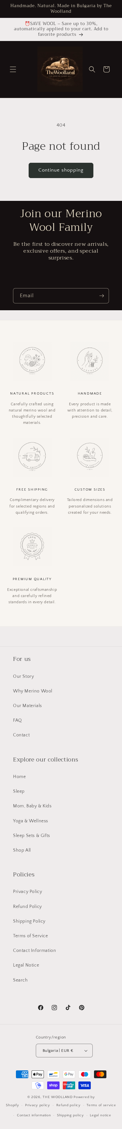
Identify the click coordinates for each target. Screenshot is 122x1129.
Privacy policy (37, 1105)
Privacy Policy (27, 891)
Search (20, 980)
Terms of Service (30, 936)
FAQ (17, 720)
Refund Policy (27, 906)
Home (19, 776)
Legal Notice (26, 965)
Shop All (22, 850)
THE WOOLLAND (58, 1097)
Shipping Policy (29, 921)
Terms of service (101, 1105)
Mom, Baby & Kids (32, 806)
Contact (21, 735)
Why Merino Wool (32, 691)
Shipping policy (70, 1115)
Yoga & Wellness (30, 821)
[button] (13, 69)
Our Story (23, 676)
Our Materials (27, 705)
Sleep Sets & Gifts (31, 835)
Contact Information (34, 950)
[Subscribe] (101, 295)
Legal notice (100, 1115)
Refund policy (68, 1105)
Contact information (34, 1115)
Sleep (19, 791)
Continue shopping (61, 170)
